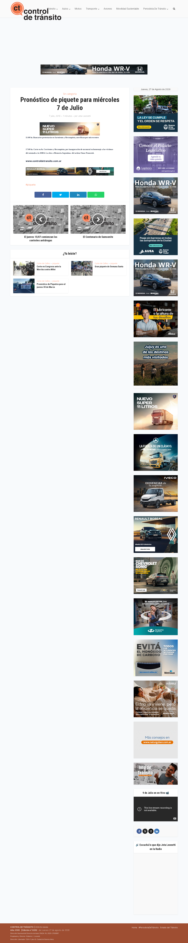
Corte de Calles (43, 263)
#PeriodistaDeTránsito (149, 927)
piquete (31, 184)
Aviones (108, 8)
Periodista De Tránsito (154, 8)
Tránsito (51, 8)
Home (134, 927)
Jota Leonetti (84, 116)
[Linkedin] (156, 831)
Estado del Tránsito (169, 927)
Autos (65, 8)
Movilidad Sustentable (127, 8)
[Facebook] (139, 831)
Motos (78, 8)
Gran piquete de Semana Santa (109, 266)
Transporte (91, 8)
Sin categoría (70, 93)
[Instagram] (150, 831)
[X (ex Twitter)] (145, 831)
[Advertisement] (94, 39)
